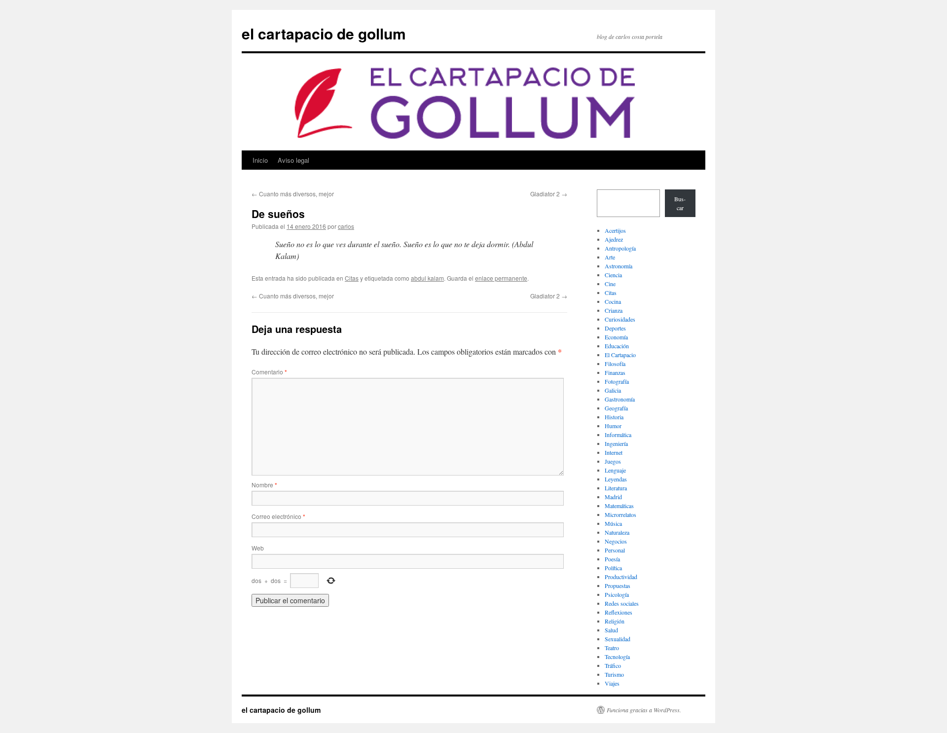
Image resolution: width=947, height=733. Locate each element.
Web (258, 548)
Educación (617, 346)
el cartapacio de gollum (324, 33)
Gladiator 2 (548, 193)
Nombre (264, 484)
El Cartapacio (620, 355)
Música (613, 523)
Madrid (613, 497)
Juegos (613, 461)
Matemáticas (619, 506)
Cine (610, 284)
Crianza (613, 310)
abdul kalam (427, 278)
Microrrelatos (620, 514)
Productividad (621, 577)
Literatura (616, 488)
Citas (352, 278)
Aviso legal (293, 160)
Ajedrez (614, 239)
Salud (611, 630)
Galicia (613, 390)
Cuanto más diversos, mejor (293, 193)
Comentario (269, 371)
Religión (614, 621)
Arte (610, 257)
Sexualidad (617, 639)
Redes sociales (622, 603)
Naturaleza (617, 532)
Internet (613, 452)
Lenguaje (615, 470)
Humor (613, 426)
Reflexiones (618, 612)
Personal (615, 550)
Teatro (612, 648)
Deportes (615, 328)
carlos (346, 226)
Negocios (616, 541)
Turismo (614, 674)
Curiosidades (620, 319)
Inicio (260, 160)
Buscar (680, 203)
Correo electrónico (278, 516)
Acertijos (615, 230)
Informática (618, 435)
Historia (614, 417)
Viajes (612, 683)
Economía (616, 337)
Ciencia (613, 275)
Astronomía (618, 266)
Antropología (620, 248)
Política (613, 568)
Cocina (613, 301)
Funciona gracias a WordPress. (644, 710)
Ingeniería (616, 443)
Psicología (617, 594)
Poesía (612, 559)
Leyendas (616, 479)
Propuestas (617, 585)
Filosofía (615, 363)
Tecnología (617, 656)
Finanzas (615, 372)
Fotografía (617, 381)
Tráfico (613, 665)
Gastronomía (620, 399)
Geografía (616, 408)
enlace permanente (501, 278)
